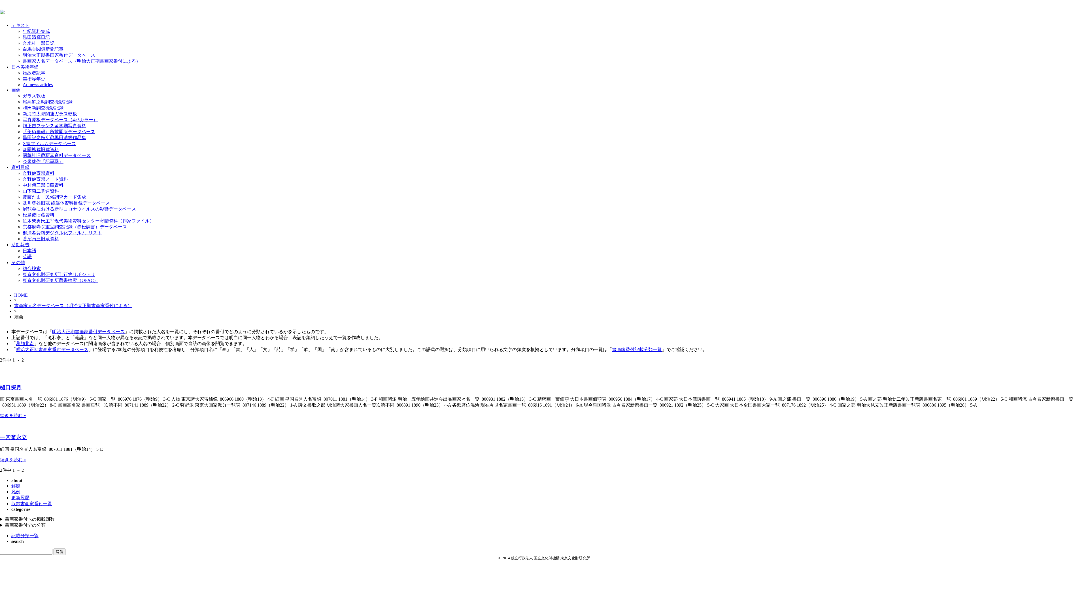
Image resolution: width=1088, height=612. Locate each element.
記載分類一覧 (25, 535)
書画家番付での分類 (25, 525)
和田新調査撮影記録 (43, 107)
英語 (27, 256)
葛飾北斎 (25, 343)
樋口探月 (11, 387)
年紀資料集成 (36, 31)
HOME (21, 295)
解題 (15, 485)
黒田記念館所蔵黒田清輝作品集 (54, 137)
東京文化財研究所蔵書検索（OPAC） (60, 280)
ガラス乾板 (34, 96)
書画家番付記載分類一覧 (637, 349)
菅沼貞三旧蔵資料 (41, 238)
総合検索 (32, 268)
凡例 (15, 491)
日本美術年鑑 (25, 67)
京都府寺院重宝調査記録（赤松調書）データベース (75, 226)
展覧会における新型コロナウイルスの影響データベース (79, 209)
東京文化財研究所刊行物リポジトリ (59, 274)
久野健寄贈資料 (38, 173)
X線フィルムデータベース (49, 143)
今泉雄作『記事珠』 (43, 161)
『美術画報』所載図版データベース (59, 131)
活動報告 (20, 244)
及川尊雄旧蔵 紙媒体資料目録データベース (66, 203)
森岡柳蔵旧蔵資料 (41, 149)
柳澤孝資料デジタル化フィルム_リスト (62, 232)
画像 (15, 90)
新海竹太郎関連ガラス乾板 (50, 113)
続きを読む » (13, 415)
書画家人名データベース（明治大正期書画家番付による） (82, 61)
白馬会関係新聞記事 (43, 49)
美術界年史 (34, 78)
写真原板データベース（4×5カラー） (60, 119)
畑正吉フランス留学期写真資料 (54, 125)
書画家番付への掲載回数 (30, 519)
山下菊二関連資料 (41, 191)
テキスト (20, 25)
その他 (18, 262)
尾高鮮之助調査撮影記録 (48, 101)
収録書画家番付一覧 (31, 503)
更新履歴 (20, 497)
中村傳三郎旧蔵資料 (43, 185)
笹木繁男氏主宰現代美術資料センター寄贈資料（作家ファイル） (88, 220)
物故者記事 (34, 73)
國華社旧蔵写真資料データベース (57, 155)
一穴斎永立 (13, 437)
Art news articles (38, 84)
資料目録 (20, 167)
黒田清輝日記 (36, 37)
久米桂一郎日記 (38, 43)
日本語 (29, 250)
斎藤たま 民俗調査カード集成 (54, 197)
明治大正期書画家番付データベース (59, 55)
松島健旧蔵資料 (38, 214)
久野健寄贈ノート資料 (45, 179)
